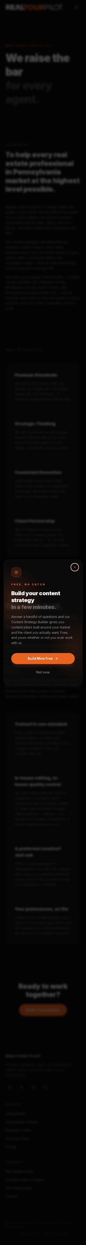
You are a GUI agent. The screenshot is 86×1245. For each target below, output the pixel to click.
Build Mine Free (40, 658)
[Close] (74, 567)
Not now (43, 672)
